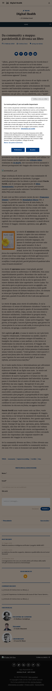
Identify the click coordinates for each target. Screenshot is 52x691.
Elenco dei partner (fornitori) (13, 142)
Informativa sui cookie (28, 128)
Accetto (32, 150)
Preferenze (18, 150)
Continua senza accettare (40, 99)
